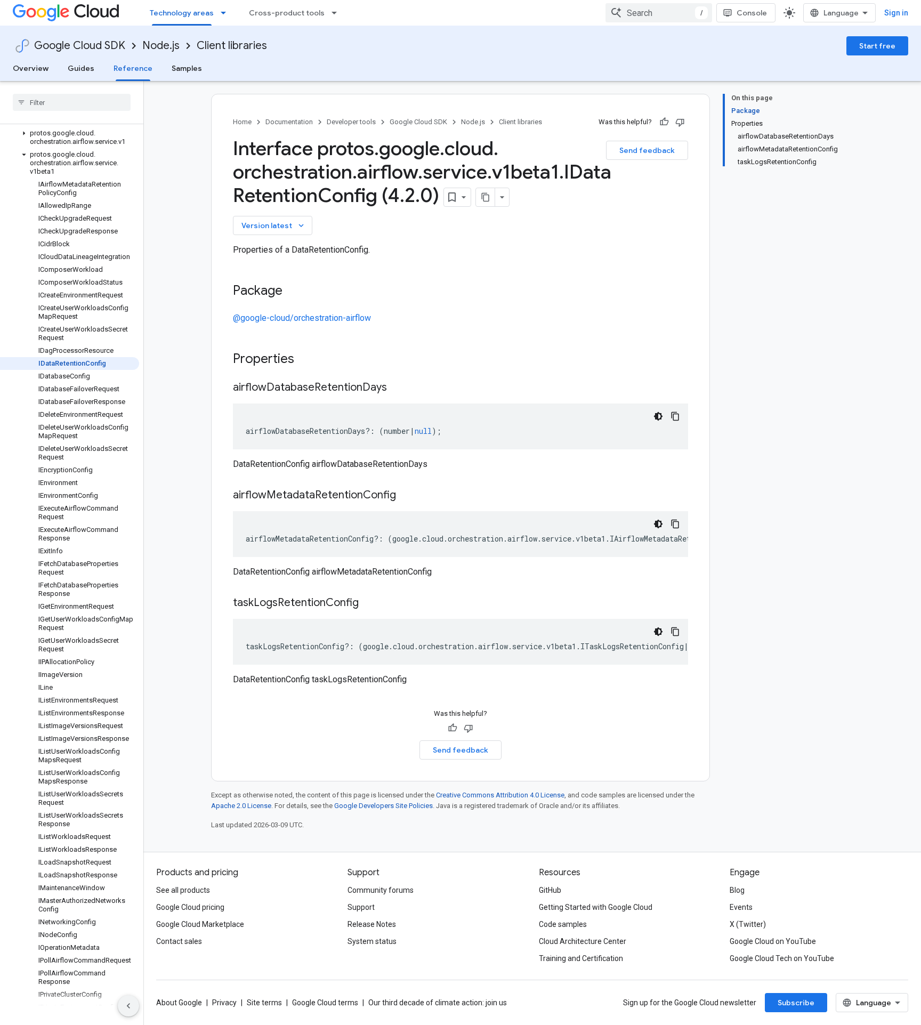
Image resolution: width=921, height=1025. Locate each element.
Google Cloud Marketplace (200, 924)
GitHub (550, 890)
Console (752, 13)
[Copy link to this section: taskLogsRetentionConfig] (369, 603)
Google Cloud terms (325, 1002)
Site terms (264, 1002)
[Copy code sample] (675, 416)
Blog (737, 890)
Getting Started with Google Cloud (595, 907)
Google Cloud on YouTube (773, 941)
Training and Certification (581, 958)
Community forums (381, 890)
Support (361, 907)
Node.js (161, 45)
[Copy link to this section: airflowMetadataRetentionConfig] (406, 495)
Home (242, 122)
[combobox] (658, 12)
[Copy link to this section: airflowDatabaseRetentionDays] (397, 388)
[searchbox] (72, 102)
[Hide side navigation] (128, 1005)
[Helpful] (664, 122)
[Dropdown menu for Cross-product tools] (337, 13)
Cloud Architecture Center (582, 941)
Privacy (224, 1002)
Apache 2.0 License (241, 806)
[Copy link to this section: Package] (293, 291)
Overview (31, 68)
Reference (133, 68)
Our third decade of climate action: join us (437, 1002)
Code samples (563, 924)
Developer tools (351, 122)
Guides (81, 68)
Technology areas (182, 13)
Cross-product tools (287, 13)
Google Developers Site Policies (383, 806)
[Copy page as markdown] (485, 197)
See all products (183, 890)
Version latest (273, 225)
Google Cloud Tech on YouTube (782, 958)
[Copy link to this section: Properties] (308, 359)
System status (372, 941)
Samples (187, 68)
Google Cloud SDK (79, 45)
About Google (179, 1002)
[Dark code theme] (658, 416)
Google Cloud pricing (190, 907)
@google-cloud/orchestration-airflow (302, 318)
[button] (69, 137)
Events (741, 907)
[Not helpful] (680, 122)
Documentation (289, 122)
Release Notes (372, 924)
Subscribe (796, 1002)
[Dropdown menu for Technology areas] (226, 13)
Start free (877, 46)
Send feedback (647, 150)
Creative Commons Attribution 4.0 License (500, 795)
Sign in (896, 13)
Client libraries (232, 45)
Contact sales (179, 941)
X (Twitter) (748, 924)
